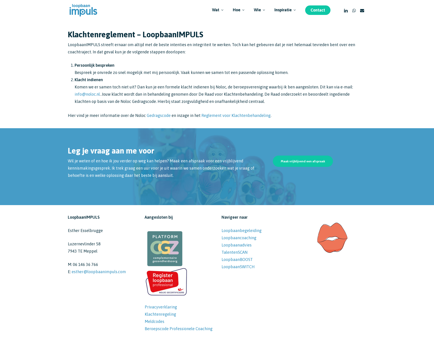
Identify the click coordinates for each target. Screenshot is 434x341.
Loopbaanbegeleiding (242, 230)
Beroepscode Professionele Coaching (178, 328)
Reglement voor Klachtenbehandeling (236, 115)
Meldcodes (154, 321)
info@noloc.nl (87, 94)
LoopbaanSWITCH (238, 266)
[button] (303, 161)
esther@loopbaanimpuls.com (99, 271)
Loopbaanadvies (237, 245)
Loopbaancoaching (239, 237)
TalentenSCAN (235, 252)
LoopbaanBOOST (237, 259)
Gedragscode (159, 115)
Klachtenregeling (160, 314)
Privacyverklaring (161, 307)
